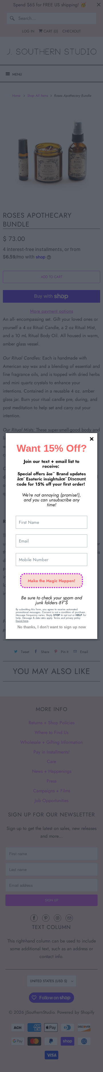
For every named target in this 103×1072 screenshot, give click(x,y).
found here (22, 621)
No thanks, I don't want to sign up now (51, 627)
